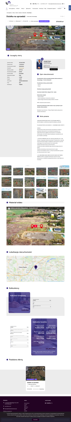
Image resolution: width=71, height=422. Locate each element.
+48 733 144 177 (8, 406)
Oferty (22, 8)
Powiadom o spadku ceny (44, 21)
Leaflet (48, 281)
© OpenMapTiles (52, 281)
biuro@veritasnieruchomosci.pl (51, 67)
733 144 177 (47, 65)
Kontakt (59, 8)
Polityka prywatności (7, 411)
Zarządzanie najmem (51, 8)
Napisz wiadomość (54, 69)
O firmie (17, 8)
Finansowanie (35, 8)
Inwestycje (41, 8)
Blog (45, 8)
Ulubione (25, 408)
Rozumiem (35, 419)
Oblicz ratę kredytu (34, 21)
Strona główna (12, 8)
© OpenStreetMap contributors (59, 281)
